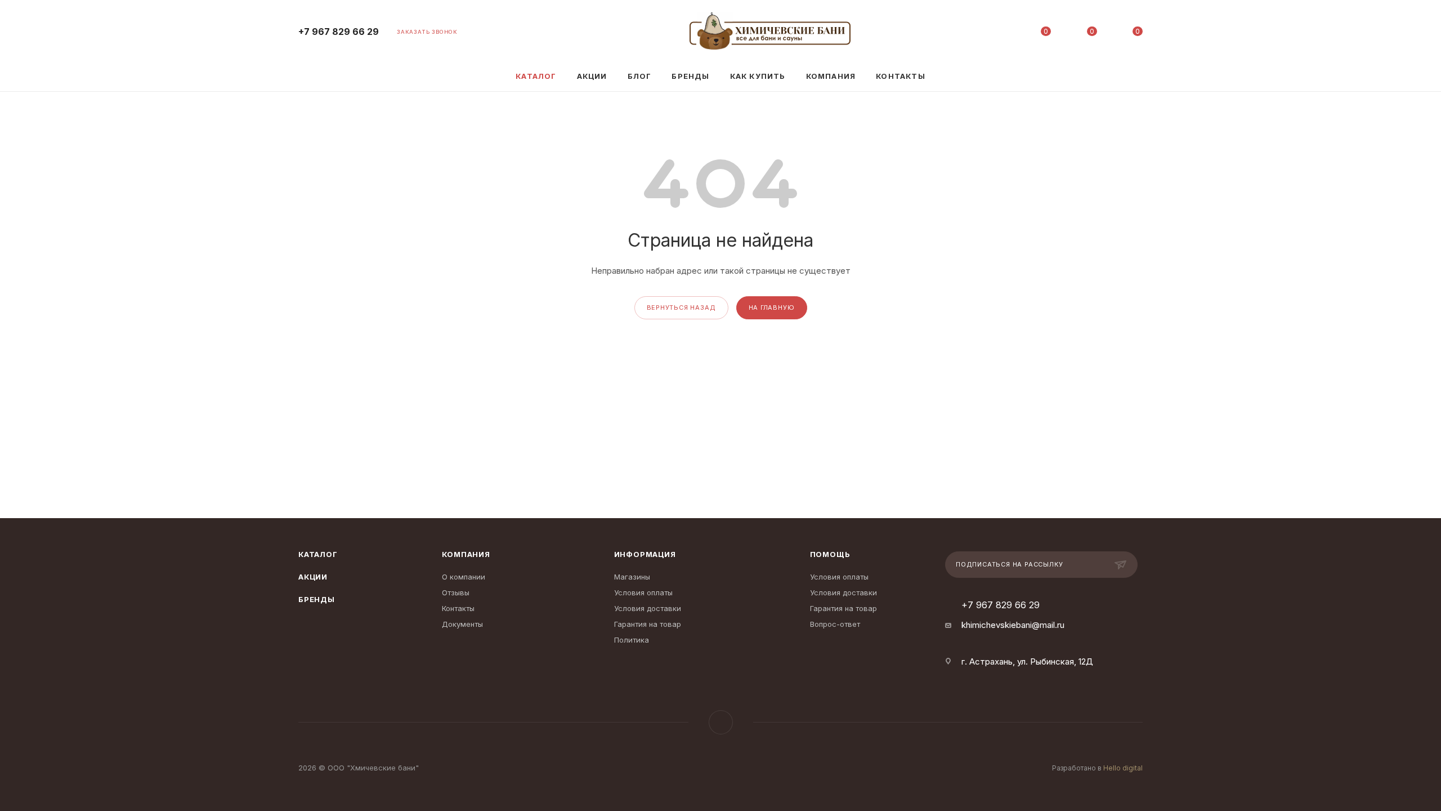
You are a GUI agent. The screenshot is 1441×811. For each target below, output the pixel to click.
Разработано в (1097, 768)
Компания (466, 554)
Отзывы (455, 592)
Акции (313, 576)
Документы (462, 624)
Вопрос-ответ (835, 624)
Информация (645, 554)
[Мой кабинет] (1000, 33)
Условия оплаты (643, 592)
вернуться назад (681, 307)
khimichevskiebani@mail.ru (1012, 625)
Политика (631, 639)
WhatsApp (721, 722)
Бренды (316, 599)
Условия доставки (647, 608)
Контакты (458, 608)
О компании (463, 576)
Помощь (830, 554)
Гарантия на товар (647, 624)
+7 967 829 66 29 (338, 31)
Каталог (318, 554)
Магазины (632, 576)
